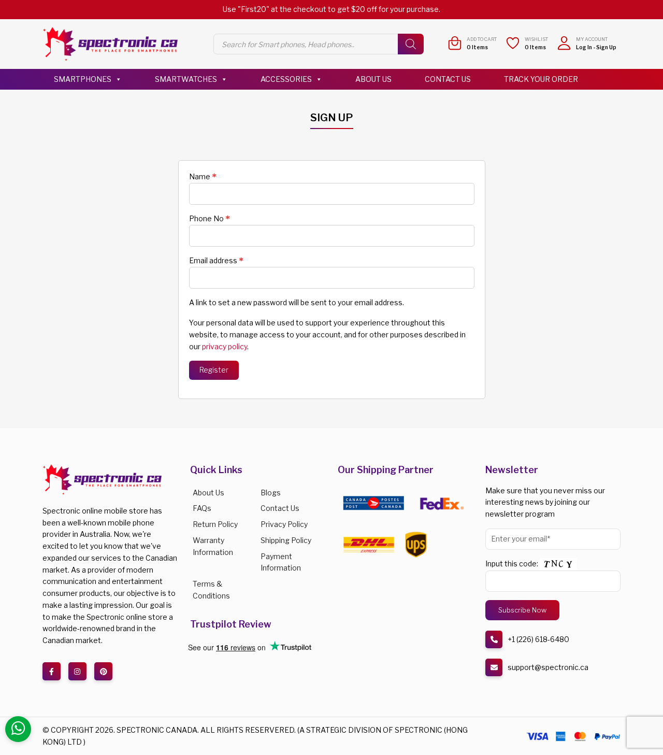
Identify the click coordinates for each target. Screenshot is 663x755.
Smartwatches (186, 79)
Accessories (286, 79)
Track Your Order (541, 79)
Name (203, 176)
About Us (373, 79)
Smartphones (82, 79)
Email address (216, 260)
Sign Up (606, 47)
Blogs (271, 492)
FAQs (202, 508)
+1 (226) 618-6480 (538, 639)
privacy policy (224, 346)
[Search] (411, 44)
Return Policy (215, 524)
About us (208, 492)
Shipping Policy (286, 540)
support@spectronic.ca (548, 667)
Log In (584, 47)
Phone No (209, 218)
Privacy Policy (284, 524)
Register (213, 369)
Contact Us (448, 79)
